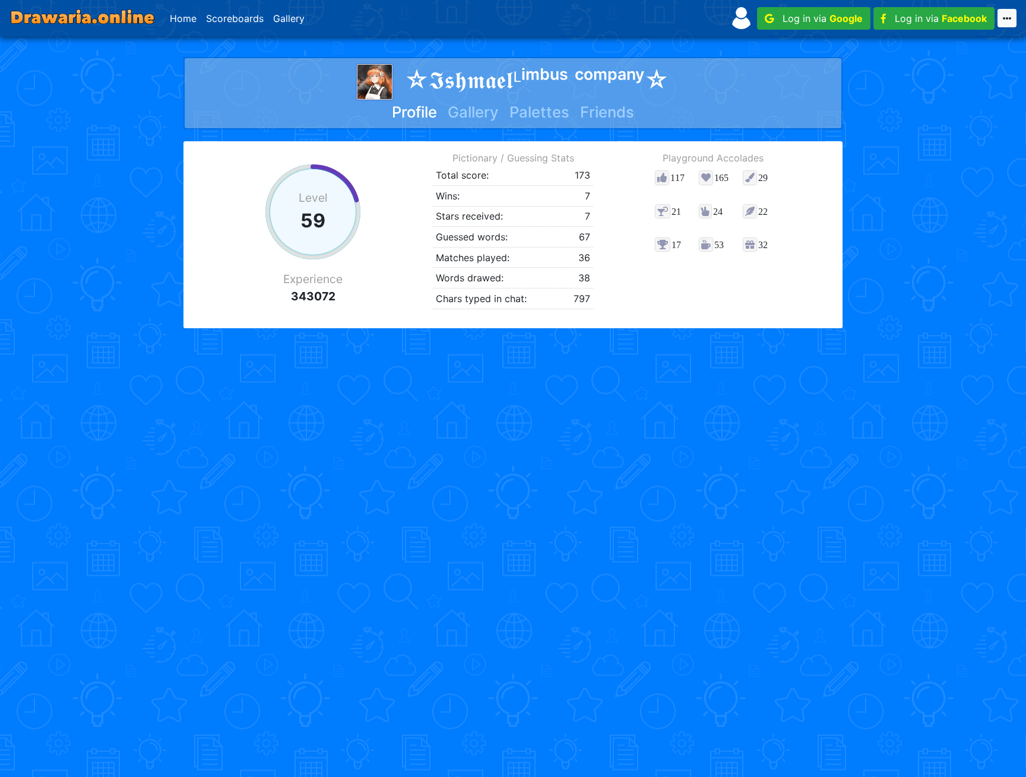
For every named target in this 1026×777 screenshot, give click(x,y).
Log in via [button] (818, 18)
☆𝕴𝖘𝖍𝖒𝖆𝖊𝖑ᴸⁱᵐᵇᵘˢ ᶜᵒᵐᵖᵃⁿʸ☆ (536, 79)
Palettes (539, 112)
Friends (607, 112)
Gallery (289, 18)
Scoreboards (235, 18)
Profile (414, 112)
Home (183, 18)
